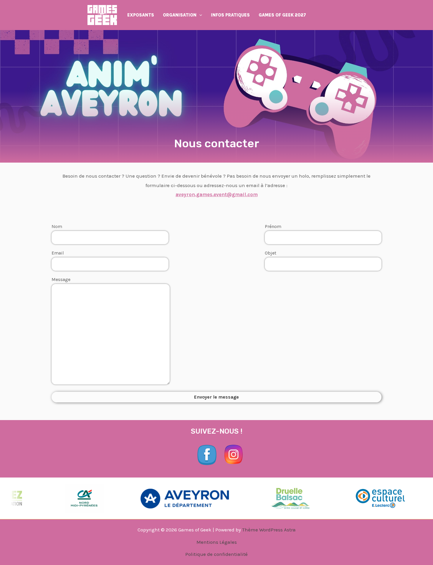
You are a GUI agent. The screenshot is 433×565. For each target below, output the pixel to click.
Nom (57, 226)
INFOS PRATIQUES (230, 15)
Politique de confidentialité (216, 554)
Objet (270, 253)
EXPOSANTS (140, 15)
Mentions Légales (216, 542)
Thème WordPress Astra (269, 530)
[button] (199, 15)
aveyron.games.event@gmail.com (217, 194)
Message (61, 279)
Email (58, 253)
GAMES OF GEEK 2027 (282, 15)
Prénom (273, 226)
